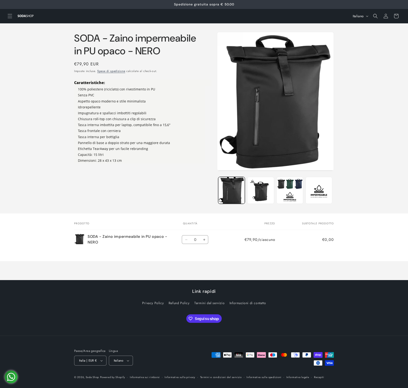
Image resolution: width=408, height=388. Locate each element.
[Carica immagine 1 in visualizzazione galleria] (231, 190)
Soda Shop (92, 377)
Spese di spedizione (111, 71)
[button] (10, 16)
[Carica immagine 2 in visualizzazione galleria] (260, 190)
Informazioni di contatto (248, 303)
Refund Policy (179, 303)
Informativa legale (297, 377)
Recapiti (319, 377)
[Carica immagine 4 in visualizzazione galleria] (319, 190)
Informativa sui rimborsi (145, 377)
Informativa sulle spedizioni (263, 377)
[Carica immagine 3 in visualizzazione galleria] (289, 190)
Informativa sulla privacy (180, 377)
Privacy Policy (153, 303)
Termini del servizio (209, 303)
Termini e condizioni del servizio (221, 377)
